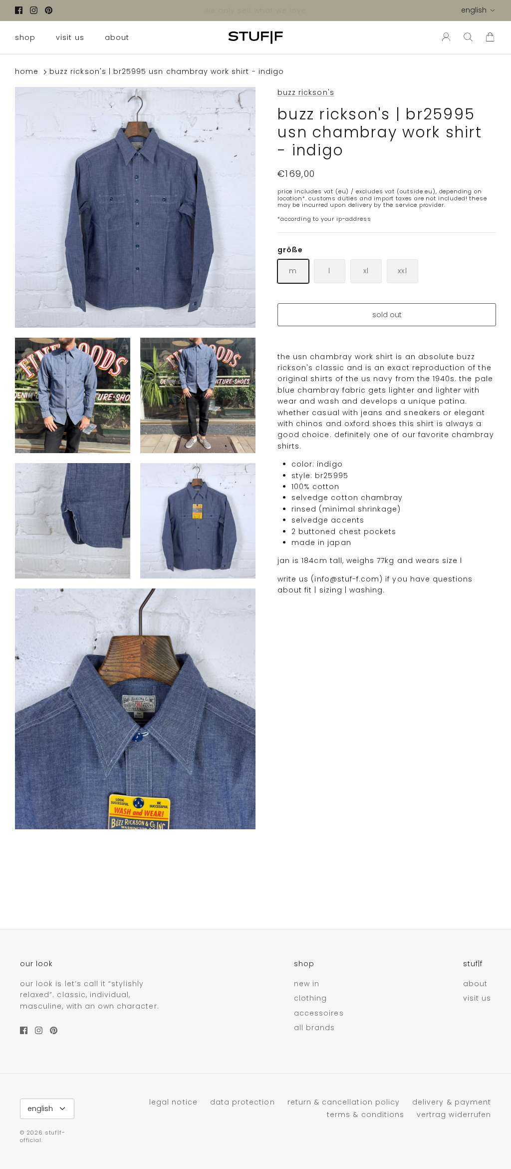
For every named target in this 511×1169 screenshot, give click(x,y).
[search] (468, 37)
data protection (242, 1102)
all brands (314, 1028)
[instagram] (33, 10)
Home (26, 72)
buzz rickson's (305, 92)
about (117, 37)
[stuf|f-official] (255, 37)
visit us (70, 37)
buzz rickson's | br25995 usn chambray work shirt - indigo (166, 72)
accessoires (319, 1013)
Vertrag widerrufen (454, 1115)
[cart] (490, 37)
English (474, 10)
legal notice (173, 1102)
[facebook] (18, 10)
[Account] (444, 37)
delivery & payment (451, 1102)
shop (25, 37)
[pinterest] (48, 10)
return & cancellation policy (343, 1102)
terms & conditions (365, 1115)
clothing (310, 998)
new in (306, 984)
